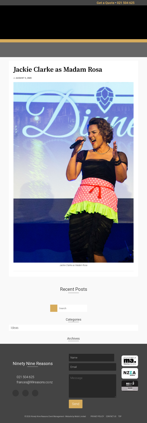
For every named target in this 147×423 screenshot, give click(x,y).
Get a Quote (105, 3)
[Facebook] (15, 393)
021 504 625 (125, 3)
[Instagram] (25, 393)
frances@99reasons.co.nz (34, 382)
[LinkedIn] (35, 393)
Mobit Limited (80, 416)
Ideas (14, 328)
